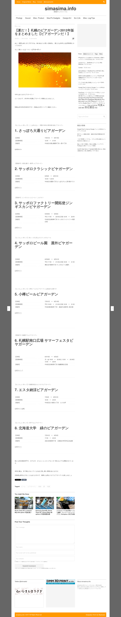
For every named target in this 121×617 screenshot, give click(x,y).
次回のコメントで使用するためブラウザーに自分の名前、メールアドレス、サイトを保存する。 (32, 561)
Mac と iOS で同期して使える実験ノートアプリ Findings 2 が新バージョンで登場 (90, 145)
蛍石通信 (89, 107)
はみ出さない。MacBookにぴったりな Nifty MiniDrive (90, 63)
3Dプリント (84, 96)
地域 (39, 486)
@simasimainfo (48, 2)
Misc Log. (18, 26)
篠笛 (83, 108)
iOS (84, 98)
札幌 (48, 486)
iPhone (94, 97)
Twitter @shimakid (21, 581)
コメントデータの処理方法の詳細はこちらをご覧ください (46, 568)
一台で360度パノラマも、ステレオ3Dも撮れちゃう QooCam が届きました (91, 139)
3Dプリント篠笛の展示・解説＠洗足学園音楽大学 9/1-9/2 (91, 135)
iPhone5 (100, 97)
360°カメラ (91, 96)
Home (18, 2)
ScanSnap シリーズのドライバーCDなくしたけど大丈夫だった (91, 93)
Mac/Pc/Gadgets (53, 18)
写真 (100, 105)
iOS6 (87, 98)
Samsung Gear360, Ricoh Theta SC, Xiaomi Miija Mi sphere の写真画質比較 (44, 512)
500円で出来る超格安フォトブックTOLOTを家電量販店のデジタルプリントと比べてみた (91, 76)
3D (79, 96)
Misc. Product (38, 18)
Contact (39, 2)
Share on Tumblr (24, 480)
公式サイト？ (19, 370)
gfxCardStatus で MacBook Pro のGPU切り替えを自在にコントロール (91, 71)
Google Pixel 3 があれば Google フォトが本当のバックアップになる (91, 88)
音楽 (96, 108)
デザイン (84, 105)
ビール (23, 486)
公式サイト (18, 187)
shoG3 (17, 38)
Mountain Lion (83, 101)
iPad (90, 98)
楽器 (79, 108)
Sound (27, 18)
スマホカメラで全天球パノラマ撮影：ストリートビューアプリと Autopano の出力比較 (65, 512)
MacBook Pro (99, 99)
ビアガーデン (32, 486)
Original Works (26, 2)
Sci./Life (77, 18)
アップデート (94, 103)
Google (80, 98)
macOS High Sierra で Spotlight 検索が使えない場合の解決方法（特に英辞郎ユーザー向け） (91, 149)
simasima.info (20, 615)
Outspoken (89, 615)
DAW (97, 96)
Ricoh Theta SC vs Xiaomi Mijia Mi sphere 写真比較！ (23, 511)
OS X (89, 101)
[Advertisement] (91, 35)
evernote (101, 96)
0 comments (33, 38)
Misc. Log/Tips (89, 18)
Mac (79, 99)
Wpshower (102, 615)
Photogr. (19, 18)
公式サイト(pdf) (20, 409)
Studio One (86, 103)
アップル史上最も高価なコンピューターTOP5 (91, 82)
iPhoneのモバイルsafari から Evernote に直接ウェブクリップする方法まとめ (91, 58)
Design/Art (67, 18)
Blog (34, 2)
